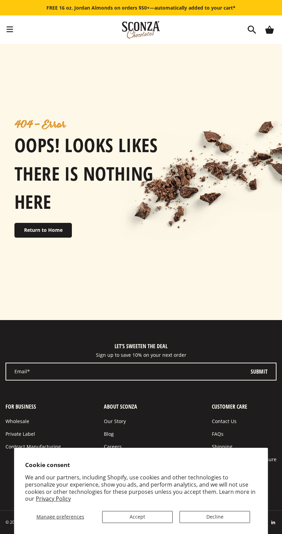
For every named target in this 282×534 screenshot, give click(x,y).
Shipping (222, 446)
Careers (113, 446)
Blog (109, 434)
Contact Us (224, 421)
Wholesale (17, 421)
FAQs (218, 434)
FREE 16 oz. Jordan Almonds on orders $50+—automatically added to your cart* (141, 7)
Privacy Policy (53, 498)
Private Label (20, 434)
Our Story (115, 421)
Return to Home (43, 230)
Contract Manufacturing (33, 446)
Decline (215, 516)
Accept (137, 516)
